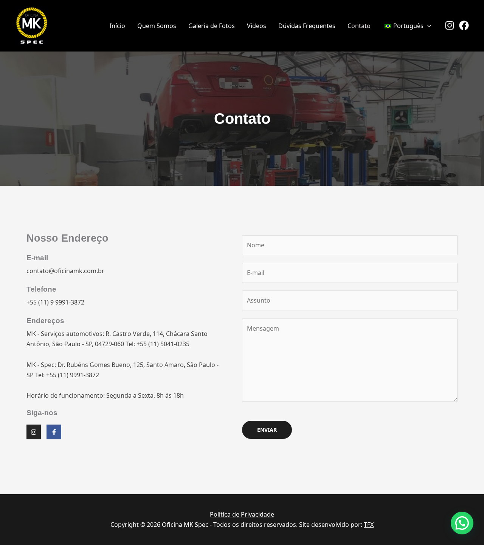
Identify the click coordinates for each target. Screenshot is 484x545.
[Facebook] (464, 25)
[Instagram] (450, 25)
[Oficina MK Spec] (31, 25)
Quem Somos (156, 26)
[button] (427, 25)
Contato (359, 26)
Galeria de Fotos (211, 26)
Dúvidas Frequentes (306, 26)
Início (117, 26)
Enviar (267, 429)
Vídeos (256, 26)
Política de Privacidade (242, 514)
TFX (369, 524)
